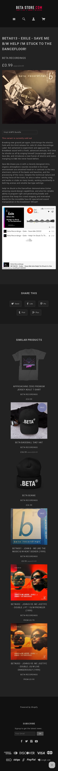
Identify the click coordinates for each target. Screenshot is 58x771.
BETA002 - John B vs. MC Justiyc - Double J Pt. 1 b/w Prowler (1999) (29, 607)
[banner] (29, 7)
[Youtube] (36, 741)
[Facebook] (21, 741)
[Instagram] (31, 741)
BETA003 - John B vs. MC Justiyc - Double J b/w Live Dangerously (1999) (29, 666)
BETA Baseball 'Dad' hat (29, 442)
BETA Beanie (29, 495)
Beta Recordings (14, 57)
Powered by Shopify (29, 707)
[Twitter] (26, 741)
